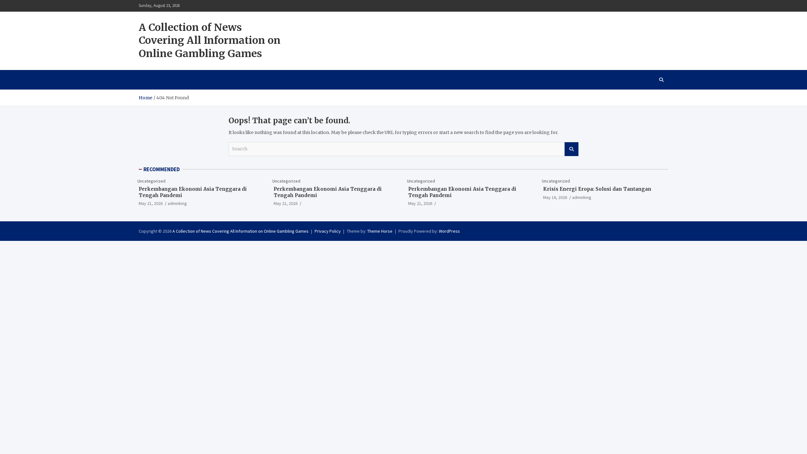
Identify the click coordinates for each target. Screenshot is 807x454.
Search (571, 149)
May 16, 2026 (555, 197)
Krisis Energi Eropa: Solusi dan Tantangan (597, 189)
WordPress (449, 231)
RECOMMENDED (161, 169)
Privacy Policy (328, 231)
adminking (177, 203)
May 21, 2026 (151, 203)
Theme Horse (379, 231)
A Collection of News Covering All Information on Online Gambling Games (210, 40)
